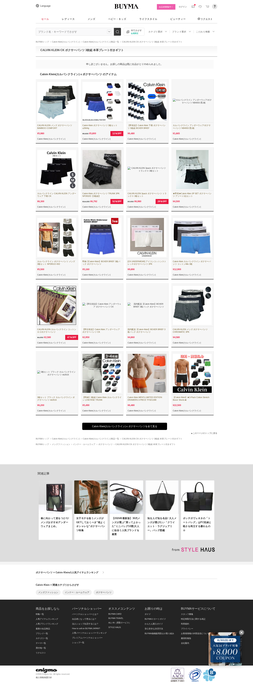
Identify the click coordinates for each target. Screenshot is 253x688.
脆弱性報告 (186, 638)
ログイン (183, 7)
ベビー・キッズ (117, 19)
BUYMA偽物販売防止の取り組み (159, 633)
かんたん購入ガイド (154, 624)
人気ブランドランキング (47, 624)
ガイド (148, 614)
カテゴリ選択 (155, 31)
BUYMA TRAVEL (115, 618)
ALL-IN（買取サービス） (119, 623)
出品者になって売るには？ (84, 619)
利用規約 (185, 624)
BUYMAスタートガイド (155, 619)
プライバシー (187, 628)
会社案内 (185, 643)
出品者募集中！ (166, 7)
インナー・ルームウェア (77, 592)
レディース (68, 19)
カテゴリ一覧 (42, 638)
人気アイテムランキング (47, 619)
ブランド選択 (179, 31)
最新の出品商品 (43, 628)
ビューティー (178, 19)
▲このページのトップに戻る (204, 433)
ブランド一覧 (42, 633)
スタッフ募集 (187, 614)
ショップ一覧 (78, 642)
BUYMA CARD (114, 614)
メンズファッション (48, 592)
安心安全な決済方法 (154, 628)
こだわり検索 (203, 31)
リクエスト (207, 19)
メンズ (91, 19)
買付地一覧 (41, 648)
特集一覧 (40, 614)
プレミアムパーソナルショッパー (87, 638)
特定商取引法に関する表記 (193, 619)
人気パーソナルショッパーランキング (89, 633)
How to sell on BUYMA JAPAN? (86, 628)
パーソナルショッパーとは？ (85, 614)
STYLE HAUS (114, 627)
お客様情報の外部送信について (195, 633)
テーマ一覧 (41, 643)
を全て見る (124, 426)
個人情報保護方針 (44, 677)
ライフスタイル (148, 19)
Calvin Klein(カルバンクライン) (51, 139)
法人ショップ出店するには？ (85, 624)
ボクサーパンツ (103, 592)
